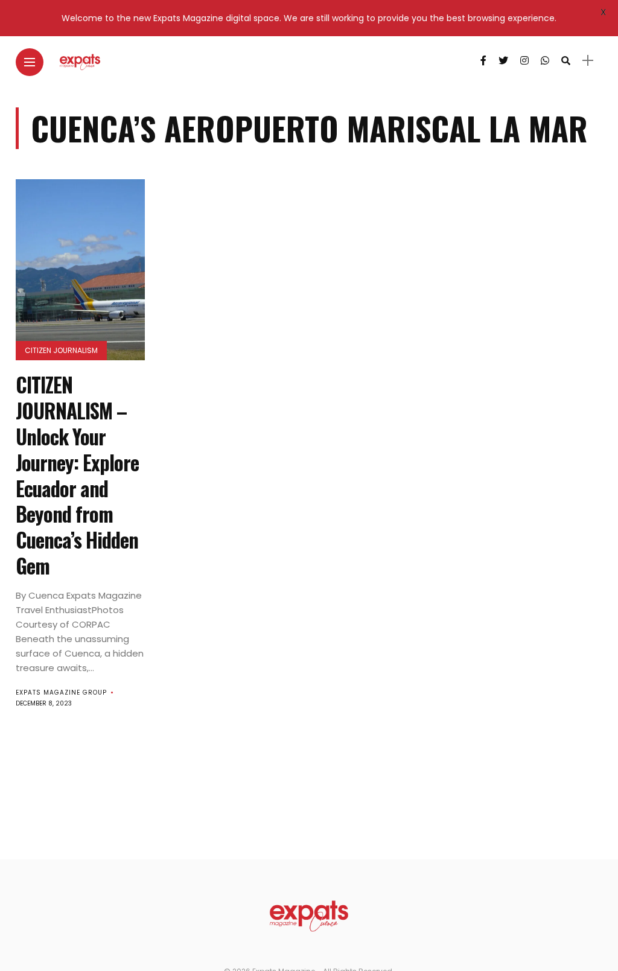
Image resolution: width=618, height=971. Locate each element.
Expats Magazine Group (61, 692)
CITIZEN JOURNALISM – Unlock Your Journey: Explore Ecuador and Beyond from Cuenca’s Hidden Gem (77, 475)
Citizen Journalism (61, 350)
